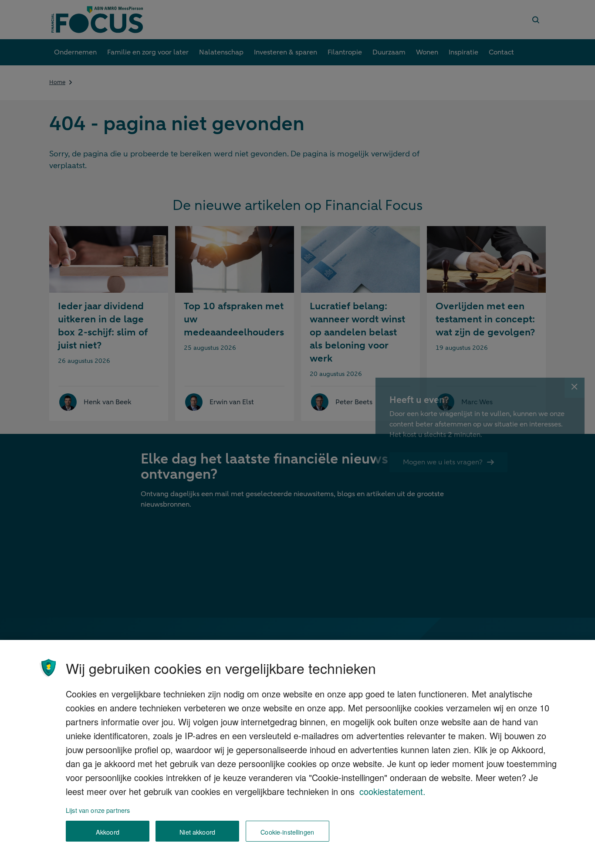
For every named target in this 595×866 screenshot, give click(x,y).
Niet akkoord (197, 831)
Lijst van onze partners (98, 810)
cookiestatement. (392, 791)
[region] (297, 753)
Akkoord (107, 831)
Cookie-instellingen (287, 831)
